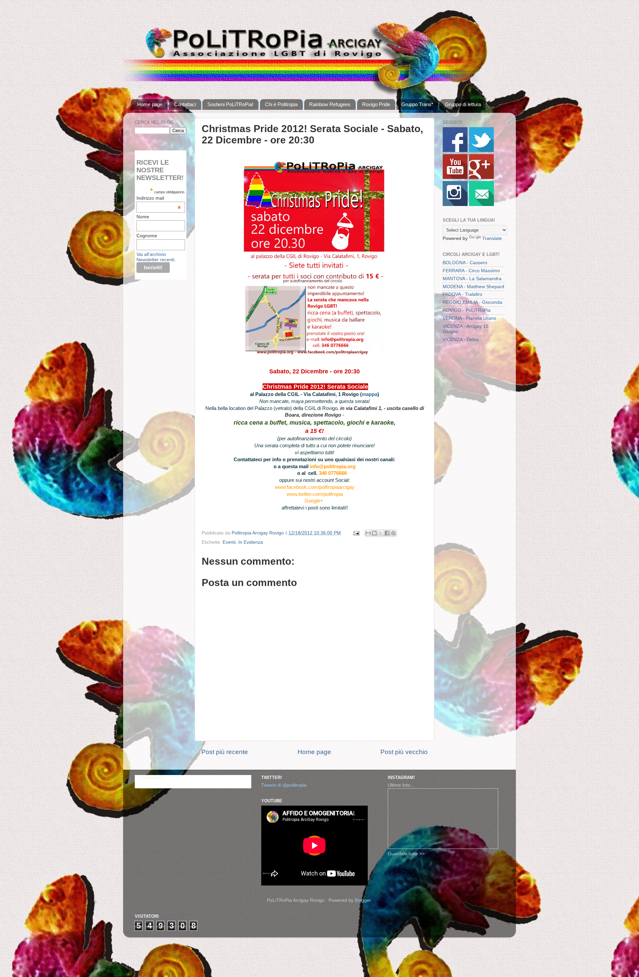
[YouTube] (455, 177)
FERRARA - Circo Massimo (471, 270)
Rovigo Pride (376, 104)
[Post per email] (356, 532)
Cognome (146, 235)
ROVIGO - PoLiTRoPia (467, 310)
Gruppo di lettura (463, 104)
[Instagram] (455, 204)
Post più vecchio (404, 751)
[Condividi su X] (380, 533)
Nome (142, 216)
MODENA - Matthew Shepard (473, 286)
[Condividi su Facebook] (387, 533)
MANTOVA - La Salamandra (472, 278)
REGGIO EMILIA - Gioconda (472, 302)
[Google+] (481, 177)
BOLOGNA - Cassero (465, 262)
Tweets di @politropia (284, 785)
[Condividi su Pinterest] (393, 533)
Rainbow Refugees (329, 104)
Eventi (229, 542)
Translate (492, 238)
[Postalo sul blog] (374, 533)
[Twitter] (481, 150)
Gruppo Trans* (417, 104)
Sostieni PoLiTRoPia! (230, 104)
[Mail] (481, 204)
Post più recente (224, 751)
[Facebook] (455, 150)
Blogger (363, 900)
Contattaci (185, 104)
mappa (369, 394)
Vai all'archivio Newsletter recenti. (156, 257)
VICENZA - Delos (461, 339)
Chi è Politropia (281, 104)
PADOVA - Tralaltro (462, 294)
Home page (149, 104)
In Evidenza (250, 542)
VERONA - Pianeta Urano (469, 318)
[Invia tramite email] (368, 533)
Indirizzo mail (158, 198)
